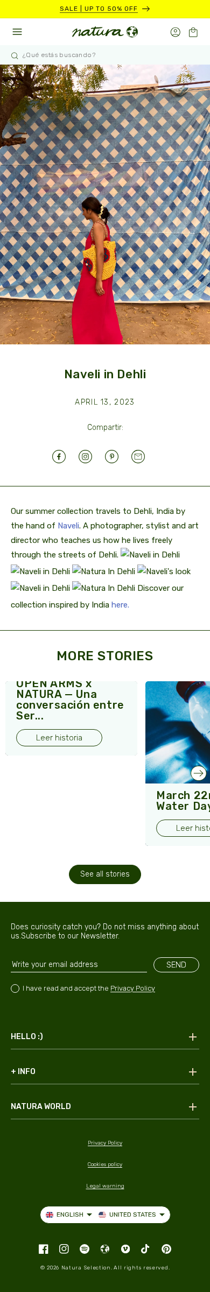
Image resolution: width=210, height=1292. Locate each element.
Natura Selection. (87, 1268)
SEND (176, 965)
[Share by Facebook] (65, 456)
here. (120, 605)
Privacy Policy (132, 988)
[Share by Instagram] (92, 456)
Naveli (68, 526)
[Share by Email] (144, 456)
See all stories (105, 874)
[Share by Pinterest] (118, 456)
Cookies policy (105, 1164)
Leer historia (59, 738)
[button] (193, 32)
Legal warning (105, 1186)
